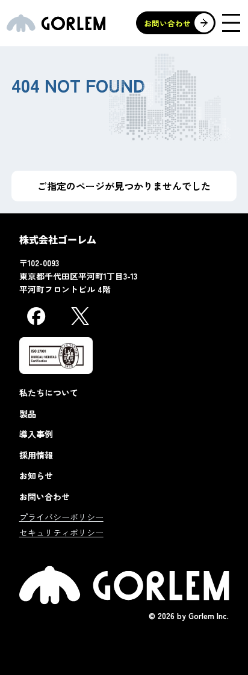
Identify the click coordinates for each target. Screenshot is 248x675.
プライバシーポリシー (61, 517)
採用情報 (36, 455)
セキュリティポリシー (61, 533)
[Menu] (231, 23)
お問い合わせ (44, 496)
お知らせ (36, 475)
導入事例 (36, 434)
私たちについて (48, 392)
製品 (27, 414)
